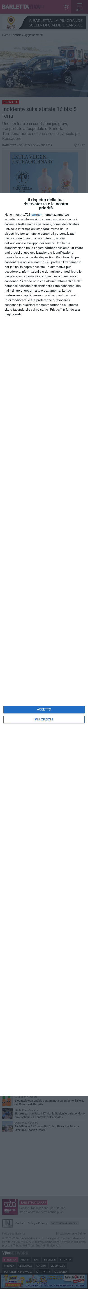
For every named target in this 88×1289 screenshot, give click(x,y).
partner (36, 214)
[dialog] (44, 644)
